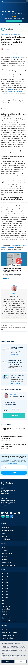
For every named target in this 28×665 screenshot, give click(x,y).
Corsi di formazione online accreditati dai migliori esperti (17, 380)
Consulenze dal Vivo (8, 562)
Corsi (3, 533)
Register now (14, 415)
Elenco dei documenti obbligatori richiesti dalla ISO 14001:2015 (13, 437)
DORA (4, 603)
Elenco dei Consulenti (8, 565)
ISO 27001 (5, 573)
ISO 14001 (5, 582)
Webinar (4, 550)
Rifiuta (20, 661)
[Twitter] (6, 513)
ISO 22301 (5, 597)
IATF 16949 (5, 612)
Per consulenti (6, 618)
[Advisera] (5, 29)
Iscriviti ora (14, 383)
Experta (4, 536)
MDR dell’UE (6, 609)
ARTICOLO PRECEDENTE (9, 325)
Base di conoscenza (6, 34)
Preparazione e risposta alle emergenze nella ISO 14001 (13, 328)
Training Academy (7, 539)
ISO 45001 (5, 585)
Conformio (5, 527)
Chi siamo (5, 629)
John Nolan (6, 49)
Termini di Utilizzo (7, 638)
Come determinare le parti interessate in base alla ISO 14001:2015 (13, 445)
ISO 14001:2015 (16, 34)
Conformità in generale (9, 621)
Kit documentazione (8, 530)
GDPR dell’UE (6, 606)
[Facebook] (11, 513)
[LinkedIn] (2, 513)
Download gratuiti (7, 553)
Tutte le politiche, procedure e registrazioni (18, 351)
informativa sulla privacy (13, 463)
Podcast (4, 559)
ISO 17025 (5, 591)
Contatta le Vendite (8, 635)
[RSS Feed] (19, 513)
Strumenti (5, 556)
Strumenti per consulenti (9, 632)
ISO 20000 (5, 594)
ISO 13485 (5, 588)
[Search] (20, 25)
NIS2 (3, 600)
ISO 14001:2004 (15, 57)
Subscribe (14, 472)
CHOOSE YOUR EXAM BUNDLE (14, 21)
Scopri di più (15, 354)
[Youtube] (15, 513)
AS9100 (4, 615)
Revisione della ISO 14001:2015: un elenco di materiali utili (13, 429)
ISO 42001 (5, 576)
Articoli (4, 547)
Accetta (7, 661)
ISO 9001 (11, 89)
